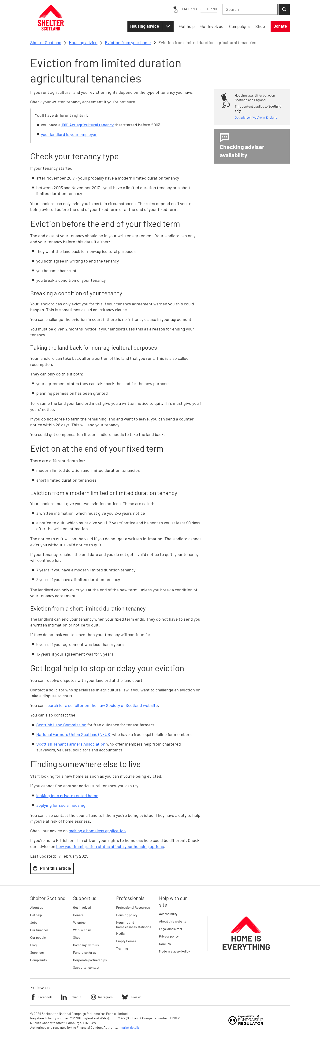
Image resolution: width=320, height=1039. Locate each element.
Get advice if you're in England (256, 117)
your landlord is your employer (69, 134)
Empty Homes (126, 941)
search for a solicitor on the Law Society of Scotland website (101, 705)
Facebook (45, 997)
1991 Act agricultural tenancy (87, 124)
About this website (172, 921)
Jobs (33, 922)
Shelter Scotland (45, 42)
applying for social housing (61, 805)
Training (122, 948)
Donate (78, 915)
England (189, 9)
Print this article (55, 868)
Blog (33, 945)
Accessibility (168, 914)
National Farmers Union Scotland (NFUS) (73, 734)
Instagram (105, 997)
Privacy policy (169, 936)
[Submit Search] (284, 9)
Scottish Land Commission (61, 724)
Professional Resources (133, 907)
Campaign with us (86, 945)
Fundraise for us (85, 952)
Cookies (165, 944)
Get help (36, 915)
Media (120, 933)
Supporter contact (86, 967)
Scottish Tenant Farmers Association (70, 743)
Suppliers (37, 952)
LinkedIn (75, 997)
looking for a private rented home (67, 795)
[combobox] (250, 9)
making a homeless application (97, 830)
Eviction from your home (128, 42)
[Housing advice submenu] (168, 26)
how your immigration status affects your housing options (110, 846)
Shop (77, 937)
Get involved (82, 907)
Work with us (82, 930)
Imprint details (129, 1027)
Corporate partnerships (90, 960)
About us (36, 907)
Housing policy (126, 915)
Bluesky (135, 997)
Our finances (39, 930)
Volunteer (80, 922)
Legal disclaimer (170, 929)
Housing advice (144, 26)
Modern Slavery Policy (174, 951)
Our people (38, 937)
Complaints (38, 960)
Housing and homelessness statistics (133, 924)
